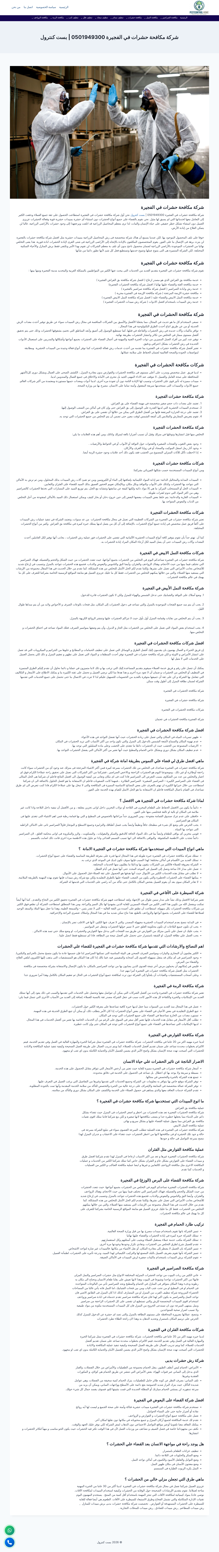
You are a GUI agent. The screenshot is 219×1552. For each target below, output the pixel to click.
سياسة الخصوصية (46, 7)
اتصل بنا (28, 7)
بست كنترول (138, 214)
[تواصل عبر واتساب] (9, 1530)
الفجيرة (159, 427)
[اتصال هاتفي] (9, 1542)
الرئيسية (63, 7)
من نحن (16, 7)
